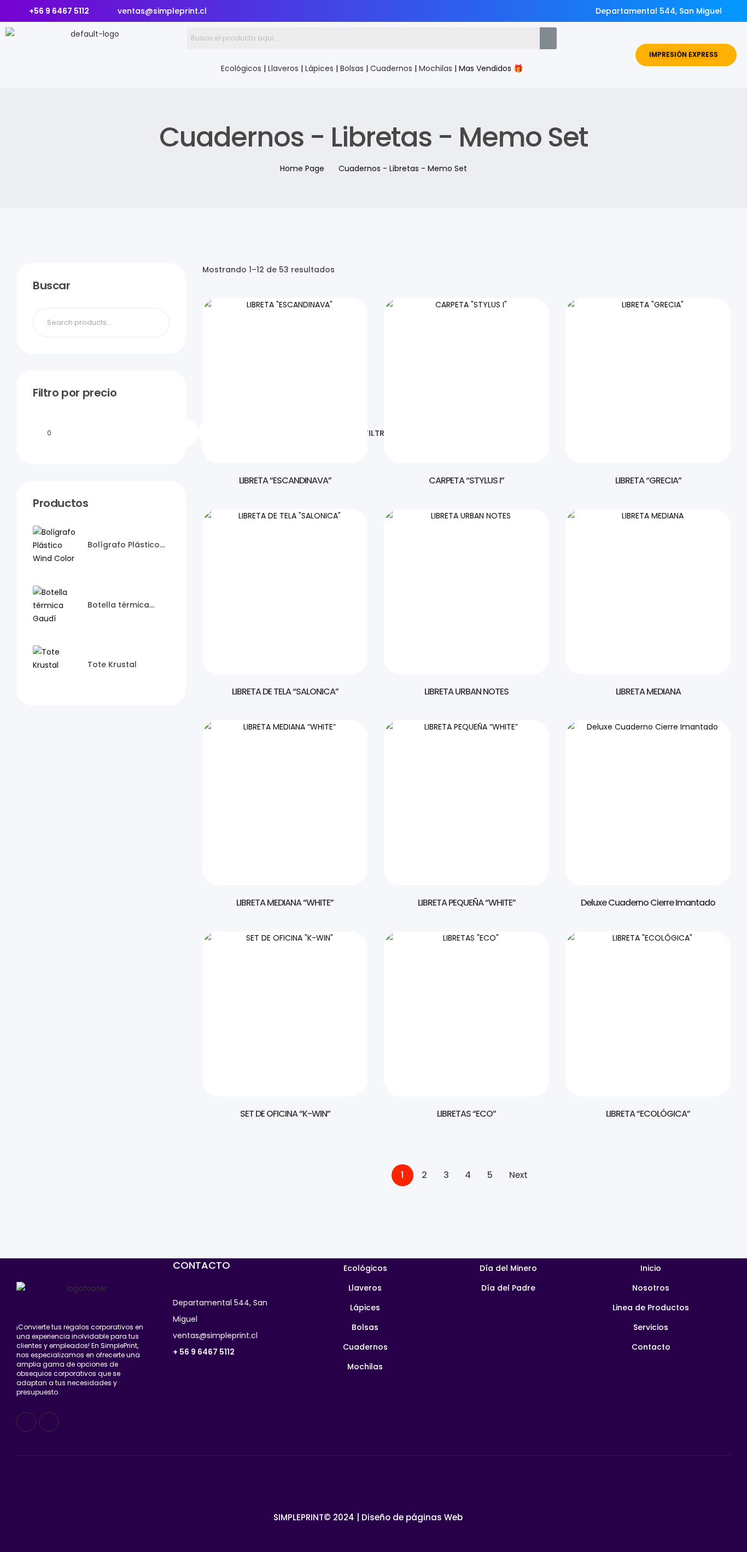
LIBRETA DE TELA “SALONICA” (285, 691)
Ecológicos (241, 68)
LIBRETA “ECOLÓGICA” (648, 1113)
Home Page (302, 168)
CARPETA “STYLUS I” (466, 480)
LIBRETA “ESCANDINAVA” (285, 480)
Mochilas (435, 68)
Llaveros (283, 68)
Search (154, 322)
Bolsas (352, 68)
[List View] (725, 269)
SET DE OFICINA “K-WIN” (285, 1113)
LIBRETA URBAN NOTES (466, 691)
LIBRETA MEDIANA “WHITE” (285, 902)
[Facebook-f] (26, 1422)
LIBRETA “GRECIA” (648, 480)
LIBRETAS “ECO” (466, 1113)
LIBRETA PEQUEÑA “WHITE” (467, 902)
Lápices (319, 68)
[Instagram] (49, 1422)
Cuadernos (391, 68)
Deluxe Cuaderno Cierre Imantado (648, 902)
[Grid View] (707, 269)
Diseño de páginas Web (412, 1517)
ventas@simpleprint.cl (215, 1335)
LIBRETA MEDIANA (648, 691)
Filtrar (379, 433)
